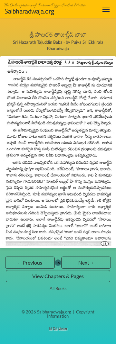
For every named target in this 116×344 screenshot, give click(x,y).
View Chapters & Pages (58, 276)
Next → (86, 262)
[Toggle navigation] (106, 9)
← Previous (30, 262)
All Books (58, 288)
